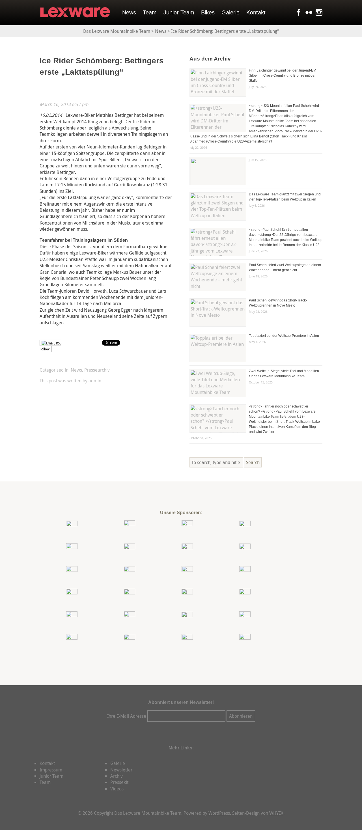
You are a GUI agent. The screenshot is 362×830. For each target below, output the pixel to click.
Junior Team (178, 12)
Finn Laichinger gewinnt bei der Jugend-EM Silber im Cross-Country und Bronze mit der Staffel (282, 75)
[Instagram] (317, 12)
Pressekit (119, 782)
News (129, 12)
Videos (117, 789)
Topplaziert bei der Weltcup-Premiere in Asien (284, 336)
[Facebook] (297, 12)
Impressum (51, 770)
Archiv (116, 776)
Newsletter (121, 770)
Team (150, 12)
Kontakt (256, 12)
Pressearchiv (97, 370)
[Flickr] (307, 12)
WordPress (219, 813)
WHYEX (276, 813)
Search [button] (253, 462)
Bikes (208, 12)
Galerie (230, 12)
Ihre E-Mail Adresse (126, 716)
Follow (44, 349)
